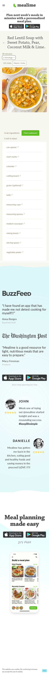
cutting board (12, 175)
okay (44, 670)
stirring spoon (12, 242)
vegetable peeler (13, 252)
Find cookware (30, 132)
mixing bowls (12, 233)
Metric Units (19, 63)
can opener (11, 147)
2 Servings (8, 57)
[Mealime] (24, 5)
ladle (8, 194)
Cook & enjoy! (10, 138)
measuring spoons (14, 213)
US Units (7, 63)
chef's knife (11, 156)
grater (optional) (13, 185)
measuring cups (13, 204)
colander (10, 166)
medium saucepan (14, 223)
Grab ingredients (11, 132)
